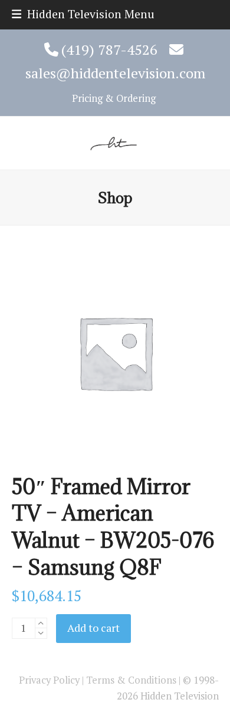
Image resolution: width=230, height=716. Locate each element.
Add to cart (93, 628)
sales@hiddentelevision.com (115, 73)
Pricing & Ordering (113, 98)
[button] (83, 14)
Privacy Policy (49, 680)
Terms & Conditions (131, 680)
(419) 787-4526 (109, 49)
